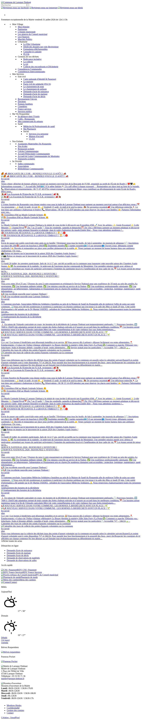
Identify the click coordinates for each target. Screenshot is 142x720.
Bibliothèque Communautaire (31, 169)
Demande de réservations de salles (22, 560)
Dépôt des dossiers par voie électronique (41, 47)
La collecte (28, 61)
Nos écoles (22, 146)
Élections (22, 101)
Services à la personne (38, 134)
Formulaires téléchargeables (35, 49)
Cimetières (22, 106)
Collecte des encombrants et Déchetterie (40, 66)
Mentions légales (14, 705)
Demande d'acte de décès (34, 96)
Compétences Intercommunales (31, 71)
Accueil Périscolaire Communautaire (34, 154)
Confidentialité (13, 708)
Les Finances (23, 37)
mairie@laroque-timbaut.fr (12, 678)
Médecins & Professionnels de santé (39, 126)
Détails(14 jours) (5, 638)
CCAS (32, 139)
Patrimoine (22, 29)
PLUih (26, 54)
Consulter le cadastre (32, 51)
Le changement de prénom (35, 89)
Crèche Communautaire (28, 151)
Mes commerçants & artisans (30, 121)
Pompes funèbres (25, 104)
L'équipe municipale (27, 32)
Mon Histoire (23, 27)
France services (24, 109)
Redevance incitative (32, 59)
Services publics (25, 111)
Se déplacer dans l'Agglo (29, 116)
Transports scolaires (26, 159)
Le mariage (28, 81)
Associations (23, 166)
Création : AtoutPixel (10, 717)
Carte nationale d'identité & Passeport (39, 79)
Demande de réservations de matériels (23, 558)
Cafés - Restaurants (26, 119)
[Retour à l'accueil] (16, 2)
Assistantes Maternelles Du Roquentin (34, 144)
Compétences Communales (30, 69)
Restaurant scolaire (26, 149)
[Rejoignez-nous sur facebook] (15, 8)
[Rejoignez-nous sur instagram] (43, 8)
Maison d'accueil (36, 136)
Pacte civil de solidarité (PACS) (37, 84)
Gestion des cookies (15, 710)
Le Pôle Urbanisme (31, 44)
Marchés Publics (25, 39)
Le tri (25, 64)
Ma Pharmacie (29, 129)
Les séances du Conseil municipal (32, 34)
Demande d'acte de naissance (36, 91)
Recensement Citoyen (27, 99)
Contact (10, 713)
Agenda (4, 642)
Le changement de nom (33, 86)
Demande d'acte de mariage (35, 94)
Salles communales (26, 164)
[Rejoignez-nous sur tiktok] (70, 8)
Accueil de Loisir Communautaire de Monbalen (38, 156)
